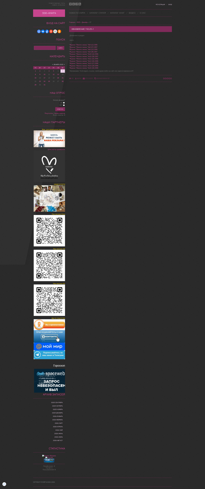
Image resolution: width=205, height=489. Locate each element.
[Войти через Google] (55, 31)
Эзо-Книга (49, 13)
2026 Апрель (58, 426)
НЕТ (61, 105)
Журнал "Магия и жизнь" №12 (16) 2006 (84, 61)
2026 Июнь (58, 433)
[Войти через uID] (39, 31)
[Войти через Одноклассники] (59, 31)
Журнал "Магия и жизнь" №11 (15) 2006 (84, 59)
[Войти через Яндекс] (51, 31)
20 (58, 78)
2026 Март (59, 423)
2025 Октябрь (57, 406)
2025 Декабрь (57, 413)
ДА (61, 103)
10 (44, 74)
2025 (78, 22)
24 (44, 81)
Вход (170, 4)
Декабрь (85, 22)
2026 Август (58, 440)
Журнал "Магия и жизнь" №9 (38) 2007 (83, 52)
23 (40, 81)
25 (49, 81)
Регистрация (160, 4)
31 (44, 85)
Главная (72, 22)
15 (35, 78)
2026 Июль (58, 437)
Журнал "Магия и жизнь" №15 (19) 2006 (84, 68)
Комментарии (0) (103, 78)
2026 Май (59, 430)
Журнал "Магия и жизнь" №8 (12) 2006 (83, 45)
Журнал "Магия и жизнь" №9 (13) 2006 (83, 49)
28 (62, 81)
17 (44, 78)
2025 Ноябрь (58, 409)
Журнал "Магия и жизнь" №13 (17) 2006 (84, 63)
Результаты (49, 113)
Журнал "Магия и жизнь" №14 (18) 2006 (84, 66)
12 (53, 74)
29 (35, 85)
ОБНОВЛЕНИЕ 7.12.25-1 (82, 29)
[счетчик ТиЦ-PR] (49, 458)
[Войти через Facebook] (47, 31)
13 (58, 74)
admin (79, 78)
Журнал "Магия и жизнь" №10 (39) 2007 (84, 56)
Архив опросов (59, 113)
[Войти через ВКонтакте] (43, 31)
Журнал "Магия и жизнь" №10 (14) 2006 (84, 54)
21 (62, 78)
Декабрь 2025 (58, 64)
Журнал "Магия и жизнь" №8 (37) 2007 (83, 47)
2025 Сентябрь (57, 402)
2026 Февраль (57, 420)
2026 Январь (58, 416)
